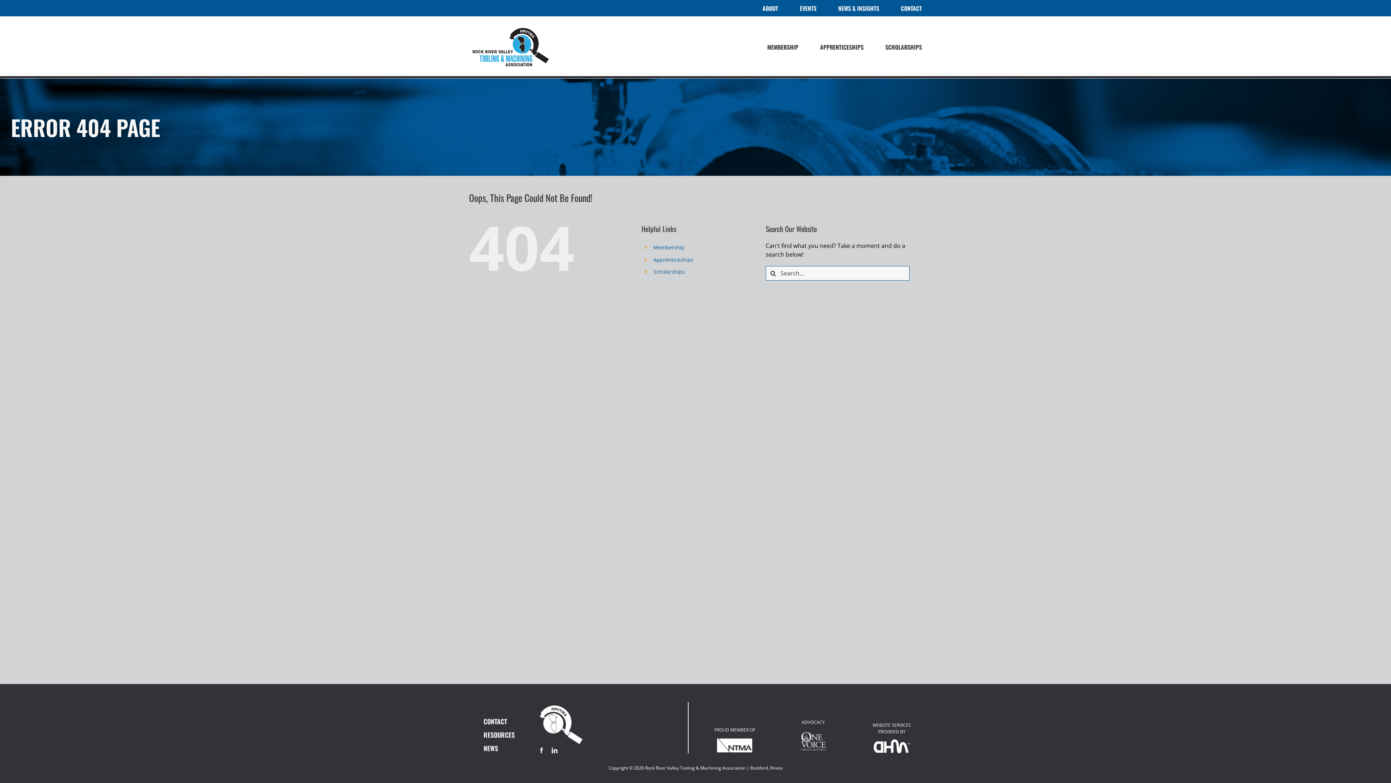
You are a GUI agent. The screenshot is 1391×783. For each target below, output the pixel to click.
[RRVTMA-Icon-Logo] (561, 705)
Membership (669, 247)
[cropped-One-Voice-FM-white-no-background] (813, 733)
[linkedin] (554, 750)
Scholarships (669, 271)
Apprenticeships (673, 259)
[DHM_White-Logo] (892, 742)
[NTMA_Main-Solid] (735, 741)
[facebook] (541, 750)
